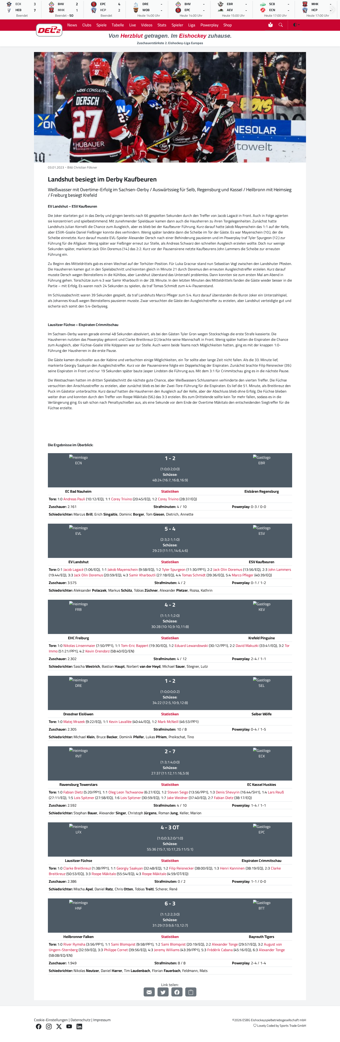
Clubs (86, 25)
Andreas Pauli (74, 498)
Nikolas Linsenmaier (79, 645)
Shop (227, 25)
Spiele (101, 25)
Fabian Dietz (73, 792)
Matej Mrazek (74, 721)
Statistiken (170, 491)
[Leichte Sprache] (270, 25)
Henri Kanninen (232, 868)
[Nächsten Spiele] (332, 10)
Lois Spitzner (84, 797)
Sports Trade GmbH (293, 1026)
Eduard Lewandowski (191, 645)
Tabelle (118, 25)
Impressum (102, 1019)
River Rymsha (74, 944)
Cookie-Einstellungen (51, 1019)
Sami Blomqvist (123, 944)
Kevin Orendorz (97, 651)
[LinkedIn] (79, 1026)
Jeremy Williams (166, 949)
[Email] (149, 991)
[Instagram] (48, 1026)
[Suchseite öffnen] (280, 24)
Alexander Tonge (225, 944)
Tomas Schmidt (194, 575)
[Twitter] (163, 991)
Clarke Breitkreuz (77, 868)
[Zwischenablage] (190, 991)
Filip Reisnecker (181, 868)
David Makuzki (247, 645)
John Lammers (279, 569)
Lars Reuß (276, 792)
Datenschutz (80, 1019)
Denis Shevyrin (228, 792)
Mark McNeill (168, 721)
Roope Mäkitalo (104, 873)
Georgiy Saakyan (130, 868)
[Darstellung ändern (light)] (296, 24)
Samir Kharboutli (142, 575)
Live (132, 25)
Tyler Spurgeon (173, 569)
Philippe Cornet (116, 949)
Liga (191, 25)
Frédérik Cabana (220, 949)
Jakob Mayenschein (123, 569)
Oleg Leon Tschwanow (125, 792)
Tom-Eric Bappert (134, 645)
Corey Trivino (121, 498)
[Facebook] (176, 991)
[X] (59, 1026)
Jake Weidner (177, 797)
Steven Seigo (177, 792)
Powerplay (209, 25)
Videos (146, 25)
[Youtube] (69, 1026)
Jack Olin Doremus (227, 569)
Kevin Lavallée (120, 721)
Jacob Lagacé (73, 569)
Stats (162, 25)
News (72, 25)
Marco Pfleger (242, 575)
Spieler (177, 25)
